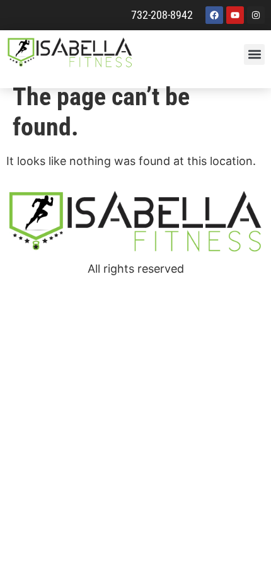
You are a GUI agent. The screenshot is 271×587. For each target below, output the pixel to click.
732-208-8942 (162, 14)
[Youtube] (235, 15)
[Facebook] (214, 15)
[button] (254, 54)
